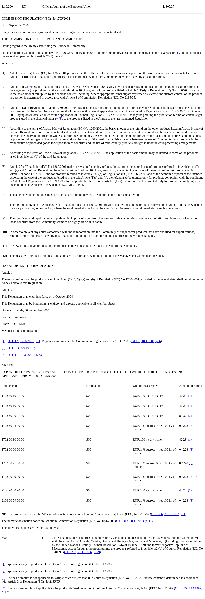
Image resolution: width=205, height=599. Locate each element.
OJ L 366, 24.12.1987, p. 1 (168, 514)
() (177, 52)
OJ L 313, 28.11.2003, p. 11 (134, 521)
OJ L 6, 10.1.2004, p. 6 (146, 341)
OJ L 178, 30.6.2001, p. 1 (24, 341)
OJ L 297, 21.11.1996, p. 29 (82, 552)
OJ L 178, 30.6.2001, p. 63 (25, 354)
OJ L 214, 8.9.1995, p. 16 (24, 348)
